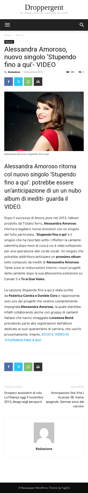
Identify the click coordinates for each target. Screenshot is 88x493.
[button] (82, 25)
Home (8, 35)
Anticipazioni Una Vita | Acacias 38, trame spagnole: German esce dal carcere (65, 399)
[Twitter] (18, 81)
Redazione (14, 72)
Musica (20, 35)
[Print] (38, 81)
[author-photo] (44, 443)
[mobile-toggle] (7, 25)
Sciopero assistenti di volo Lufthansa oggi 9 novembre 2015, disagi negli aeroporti (23, 397)
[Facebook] (8, 81)
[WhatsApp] (28, 81)
